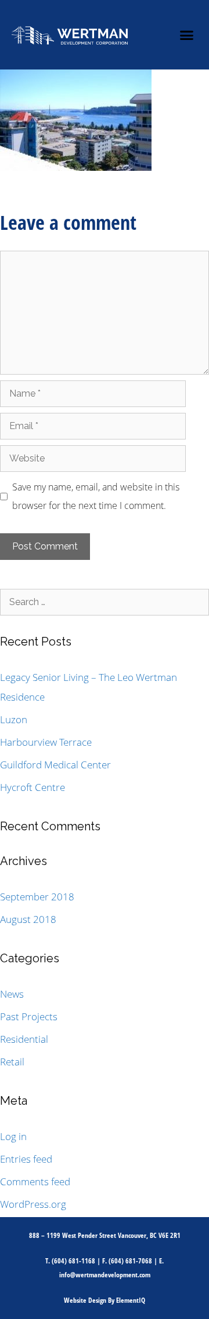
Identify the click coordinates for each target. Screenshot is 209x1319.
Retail (12, 1061)
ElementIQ (130, 1300)
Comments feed (35, 1181)
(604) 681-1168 (73, 1261)
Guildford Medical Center (55, 764)
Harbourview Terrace (46, 742)
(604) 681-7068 (130, 1261)
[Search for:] (104, 601)
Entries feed (26, 1159)
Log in (13, 1136)
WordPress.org (33, 1204)
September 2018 (37, 896)
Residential (24, 1039)
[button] (187, 35)
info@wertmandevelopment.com (104, 1275)
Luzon (13, 719)
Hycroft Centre (32, 787)
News (12, 994)
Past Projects (28, 1016)
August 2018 (28, 919)
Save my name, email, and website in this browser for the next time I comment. (95, 496)
